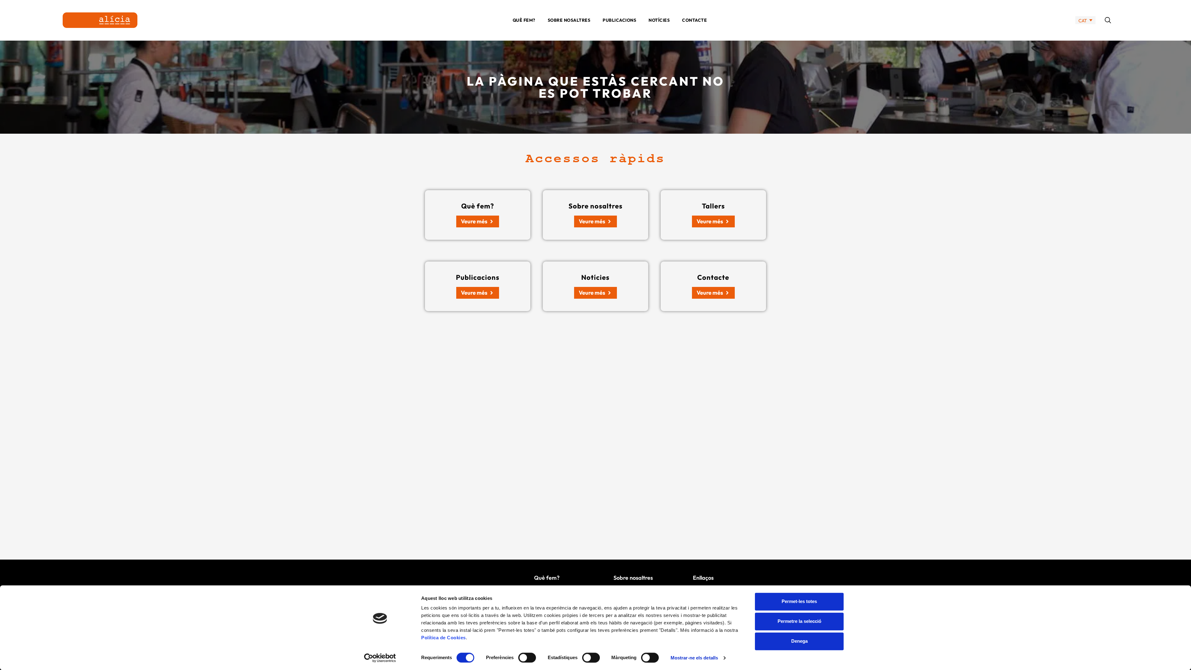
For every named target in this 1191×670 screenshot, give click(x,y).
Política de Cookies (443, 637)
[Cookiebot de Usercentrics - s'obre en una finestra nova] (380, 658)
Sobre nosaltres (569, 20)
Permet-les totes (799, 601)
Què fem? (524, 20)
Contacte (694, 20)
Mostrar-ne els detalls (694, 657)
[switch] (527, 658)
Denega (799, 641)
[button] (1108, 20)
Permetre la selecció (799, 621)
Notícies (659, 20)
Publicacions (619, 20)
